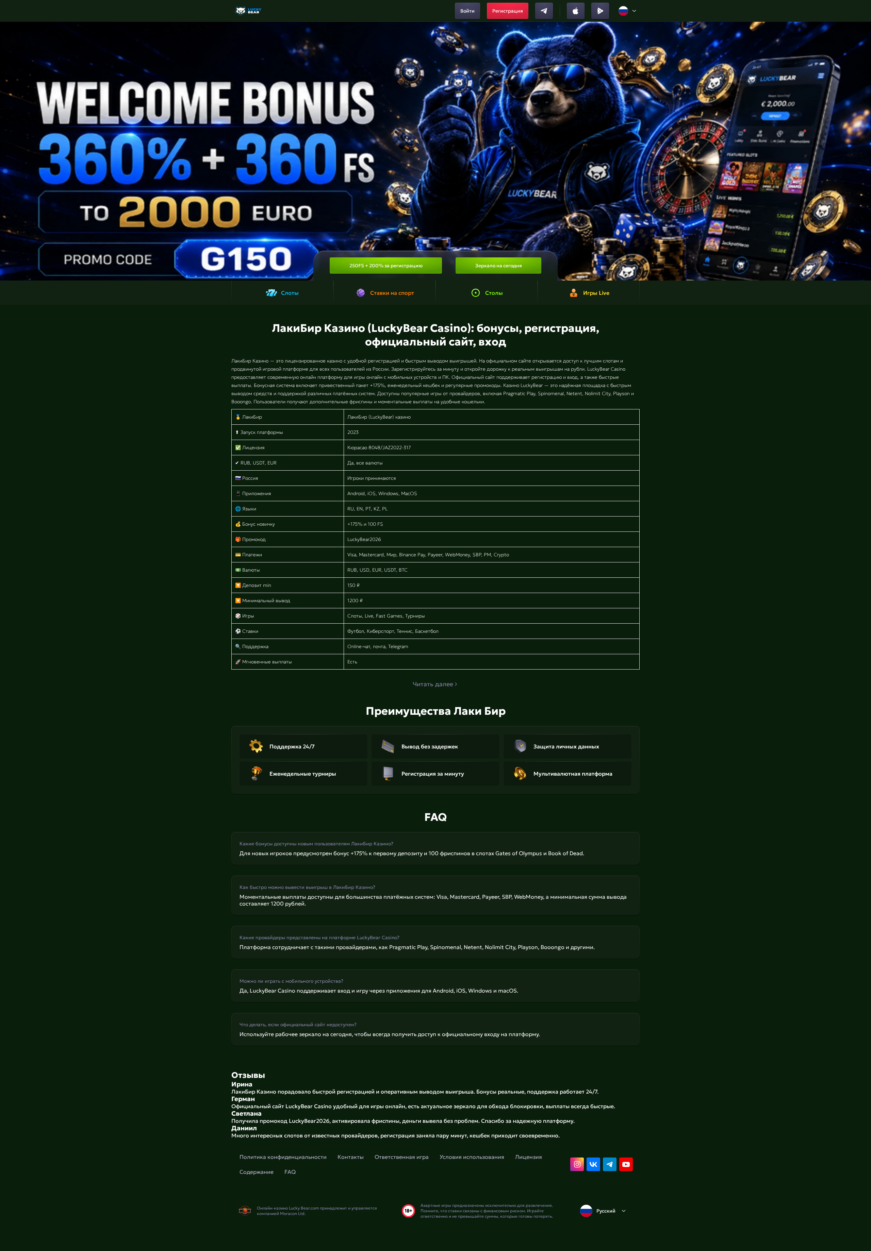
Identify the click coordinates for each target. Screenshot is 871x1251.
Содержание (257, 1171)
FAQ (290, 1171)
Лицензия (528, 1156)
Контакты (351, 1156)
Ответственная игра (402, 1156)
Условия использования (472, 1156)
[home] (248, 11)
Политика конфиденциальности (283, 1156)
